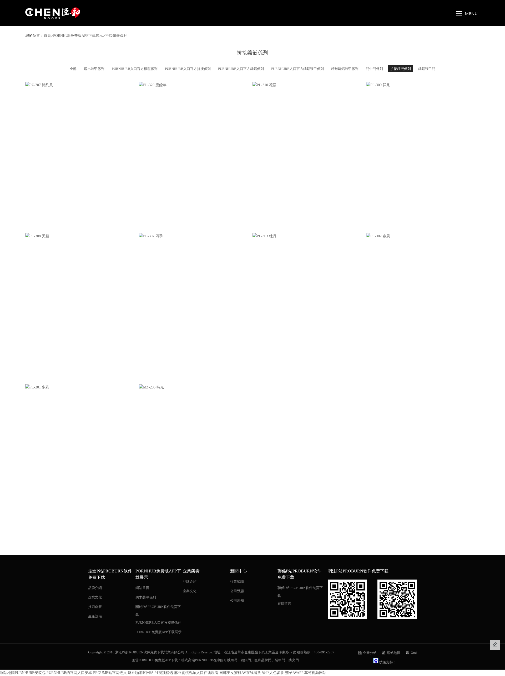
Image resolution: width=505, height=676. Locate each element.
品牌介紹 (95, 588)
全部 (73, 69)
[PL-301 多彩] (82, 387)
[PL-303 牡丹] (309, 236)
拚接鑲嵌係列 (116, 36)
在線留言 (284, 604)
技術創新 (95, 607)
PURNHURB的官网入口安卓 (69, 673)
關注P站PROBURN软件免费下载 (358, 571)
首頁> (48, 36)
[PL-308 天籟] (82, 236)
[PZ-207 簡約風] (82, 85)
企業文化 (95, 597)
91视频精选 (164, 673)
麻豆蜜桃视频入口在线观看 (196, 673)
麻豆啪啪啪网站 (141, 673)
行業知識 (237, 581)
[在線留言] (495, 645)
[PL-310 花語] (309, 85)
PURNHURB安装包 (30, 673)
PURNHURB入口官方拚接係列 (188, 69)
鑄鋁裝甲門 (426, 69)
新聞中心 (238, 571)
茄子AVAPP (294, 673)
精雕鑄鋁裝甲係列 (344, 69)
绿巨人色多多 (273, 673)
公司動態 (237, 591)
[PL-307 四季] (195, 236)
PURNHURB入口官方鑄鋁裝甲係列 (297, 69)
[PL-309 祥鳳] (423, 85)
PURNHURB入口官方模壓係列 (135, 69)
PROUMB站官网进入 (110, 673)
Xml (414, 653)
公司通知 (237, 600)
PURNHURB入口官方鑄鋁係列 (241, 69)
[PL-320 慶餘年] (195, 85)
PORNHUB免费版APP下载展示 (78, 36)
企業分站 (370, 653)
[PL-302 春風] (423, 236)
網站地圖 (394, 653)
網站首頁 (142, 588)
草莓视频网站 (315, 673)
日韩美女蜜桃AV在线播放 (240, 673)
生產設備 (95, 616)
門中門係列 (374, 69)
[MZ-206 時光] (195, 387)
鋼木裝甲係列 (94, 69)
